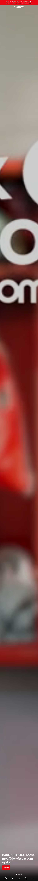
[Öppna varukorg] (19, 878)
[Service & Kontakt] (5, 878)
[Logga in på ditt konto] (12, 878)
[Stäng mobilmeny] (32, 878)
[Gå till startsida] (19, 7)
